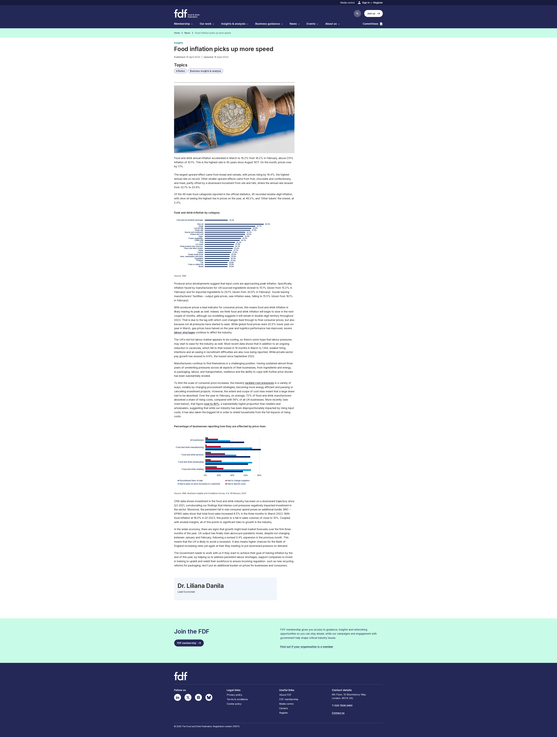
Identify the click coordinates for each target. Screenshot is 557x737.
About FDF (285, 694)
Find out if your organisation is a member (306, 646)
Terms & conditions (237, 699)
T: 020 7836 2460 (342, 705)
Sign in (366, 2)
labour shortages (184, 332)
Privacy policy (234, 694)
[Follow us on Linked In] (177, 697)
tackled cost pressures (259, 382)
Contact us (338, 712)
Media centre (347, 2)
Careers (283, 708)
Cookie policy (234, 703)
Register (378, 2)
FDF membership (288, 699)
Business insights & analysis (205, 70)
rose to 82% (211, 403)
